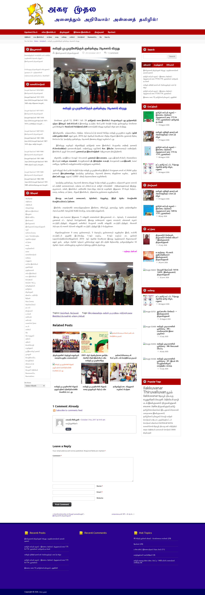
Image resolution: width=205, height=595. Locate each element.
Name (100, 486)
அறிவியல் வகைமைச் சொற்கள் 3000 (162, 429)
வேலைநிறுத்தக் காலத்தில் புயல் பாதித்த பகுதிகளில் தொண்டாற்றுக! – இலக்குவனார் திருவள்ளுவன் (37, 58)
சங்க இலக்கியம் (49, 32)
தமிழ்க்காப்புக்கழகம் (152, 416)
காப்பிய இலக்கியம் (32, 264)
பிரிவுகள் (170, 65)
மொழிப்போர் (30, 360)
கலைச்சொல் (148, 426)
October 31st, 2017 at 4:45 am (93, 420)
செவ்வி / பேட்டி (31, 282)
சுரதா (145, 429)
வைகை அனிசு (150, 406)
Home (36, 41)
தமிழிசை (29, 289)
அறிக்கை (29, 201)
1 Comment (113, 53)
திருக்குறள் (64, 32)
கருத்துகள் (158, 65)
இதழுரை (29, 214)
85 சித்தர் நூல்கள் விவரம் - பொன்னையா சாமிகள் (150, 538)
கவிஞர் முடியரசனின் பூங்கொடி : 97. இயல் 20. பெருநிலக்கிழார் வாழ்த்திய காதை (168, 362)
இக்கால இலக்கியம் (82, 32)
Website (100, 498)
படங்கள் (28, 314)
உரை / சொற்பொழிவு (32, 236)
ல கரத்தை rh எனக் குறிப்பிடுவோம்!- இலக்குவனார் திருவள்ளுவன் (164, 256)
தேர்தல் (28, 298)
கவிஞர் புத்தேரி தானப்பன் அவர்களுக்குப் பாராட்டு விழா (167, 134)
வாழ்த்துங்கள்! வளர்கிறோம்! (143, 555)
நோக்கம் (111, 32)
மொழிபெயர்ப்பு (30, 357)
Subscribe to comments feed (69, 410)
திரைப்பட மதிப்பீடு (32, 295)
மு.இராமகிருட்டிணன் (33, 351)
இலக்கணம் (29, 220)
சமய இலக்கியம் (38, 37)
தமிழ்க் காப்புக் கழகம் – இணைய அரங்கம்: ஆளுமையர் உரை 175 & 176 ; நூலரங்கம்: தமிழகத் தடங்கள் (160, 79)
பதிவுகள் (147, 65)
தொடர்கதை (30, 301)
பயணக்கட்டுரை (31, 323)
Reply (68, 429)
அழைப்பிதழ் (30, 208)
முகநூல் (28, 354)
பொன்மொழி (30, 345)
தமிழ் (172, 406)
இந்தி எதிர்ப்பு (30, 217)
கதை (57, 37)
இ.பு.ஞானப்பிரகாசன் (170, 409)
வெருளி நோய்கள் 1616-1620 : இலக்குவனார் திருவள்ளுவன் (168, 272)
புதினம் (28, 339)
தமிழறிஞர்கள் (30, 286)
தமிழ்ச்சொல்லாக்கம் (152, 409)
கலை (27, 251)
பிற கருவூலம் (30, 336)
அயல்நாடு (29, 198)
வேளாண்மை (30, 376)
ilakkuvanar (150, 396)
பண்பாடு (28, 320)
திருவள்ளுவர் (164, 406)
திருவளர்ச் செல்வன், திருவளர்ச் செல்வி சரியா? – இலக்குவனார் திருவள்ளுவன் (167, 238)
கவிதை (64, 37)
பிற (101, 37)
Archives (28, 383)
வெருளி (28, 367)
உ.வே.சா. (154, 419)
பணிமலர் (29, 317)
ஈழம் (27, 229)
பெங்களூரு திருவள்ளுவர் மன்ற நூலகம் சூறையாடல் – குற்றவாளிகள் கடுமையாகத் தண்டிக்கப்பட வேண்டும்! (37, 73)
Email (99, 492)
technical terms (166, 423)
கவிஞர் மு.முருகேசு (111, 313)
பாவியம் (72, 37)
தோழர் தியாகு (159, 426)
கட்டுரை (49, 37)
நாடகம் (28, 307)
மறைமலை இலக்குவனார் (154, 413)
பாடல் (27, 326)
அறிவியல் (27, 37)
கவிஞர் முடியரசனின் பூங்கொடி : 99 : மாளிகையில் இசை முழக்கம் (166, 330)
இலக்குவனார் (30, 223)
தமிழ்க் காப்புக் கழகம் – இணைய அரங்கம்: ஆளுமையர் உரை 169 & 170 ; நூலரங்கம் (166, 209)
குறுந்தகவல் (30, 270)
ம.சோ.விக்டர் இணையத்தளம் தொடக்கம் (147, 549)
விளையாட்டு (30, 364)
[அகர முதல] (91, 25)
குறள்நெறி (29, 267)
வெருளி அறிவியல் (32, 370)
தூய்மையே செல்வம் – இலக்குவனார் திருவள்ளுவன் (167, 313)
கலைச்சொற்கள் (31, 254)
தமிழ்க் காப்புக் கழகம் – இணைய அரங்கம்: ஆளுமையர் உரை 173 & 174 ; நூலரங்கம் (157, 92)
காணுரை (29, 261)
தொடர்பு (107, 37)
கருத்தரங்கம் (30, 248)
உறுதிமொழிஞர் (31, 239)
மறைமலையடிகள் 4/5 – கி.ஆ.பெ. (122, 514)
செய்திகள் (81, 37)
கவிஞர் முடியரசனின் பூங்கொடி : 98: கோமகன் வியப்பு (168, 346)
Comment (57, 456)
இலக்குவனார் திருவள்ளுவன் (67, 53)
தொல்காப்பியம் (31, 32)
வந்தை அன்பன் (78, 316)
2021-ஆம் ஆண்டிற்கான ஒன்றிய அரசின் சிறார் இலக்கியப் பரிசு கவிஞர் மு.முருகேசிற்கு (94, 358)
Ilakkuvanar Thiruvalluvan (154, 389)
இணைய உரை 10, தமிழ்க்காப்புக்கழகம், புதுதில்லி (160, 97)
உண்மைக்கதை (31, 233)
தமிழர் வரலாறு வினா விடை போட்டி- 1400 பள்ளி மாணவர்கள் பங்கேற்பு (154, 561)
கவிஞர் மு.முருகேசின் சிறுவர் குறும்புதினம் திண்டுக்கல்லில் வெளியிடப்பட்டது (66, 389)
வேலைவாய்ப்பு (92, 37)
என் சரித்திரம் (171, 426)
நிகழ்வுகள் (99, 32)
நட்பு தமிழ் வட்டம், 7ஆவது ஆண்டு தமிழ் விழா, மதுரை (167, 166)
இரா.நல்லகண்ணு (95, 313)
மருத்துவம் (29, 348)
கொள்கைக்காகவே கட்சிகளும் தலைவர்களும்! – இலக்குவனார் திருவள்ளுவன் (69, 515)
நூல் (170, 392)
